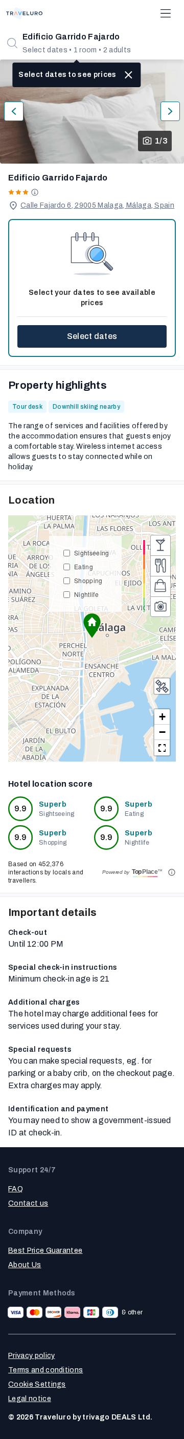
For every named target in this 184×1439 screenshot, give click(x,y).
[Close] (129, 75)
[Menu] (165, 13)
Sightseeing (91, 552)
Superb (52, 804)
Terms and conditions (45, 1370)
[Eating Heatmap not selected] (160, 565)
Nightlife (86, 594)
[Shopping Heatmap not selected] (160, 586)
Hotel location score (50, 784)
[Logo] (24, 13)
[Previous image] (14, 111)
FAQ (15, 1189)
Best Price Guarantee (45, 1250)
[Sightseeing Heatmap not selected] (160, 606)
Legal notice (29, 1399)
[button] (92, 625)
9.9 (20, 808)
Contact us (28, 1203)
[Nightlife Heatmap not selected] (160, 545)
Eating (83, 566)
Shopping (88, 580)
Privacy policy (31, 1356)
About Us (24, 1265)
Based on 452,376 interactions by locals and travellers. (45, 872)
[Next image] (170, 111)
